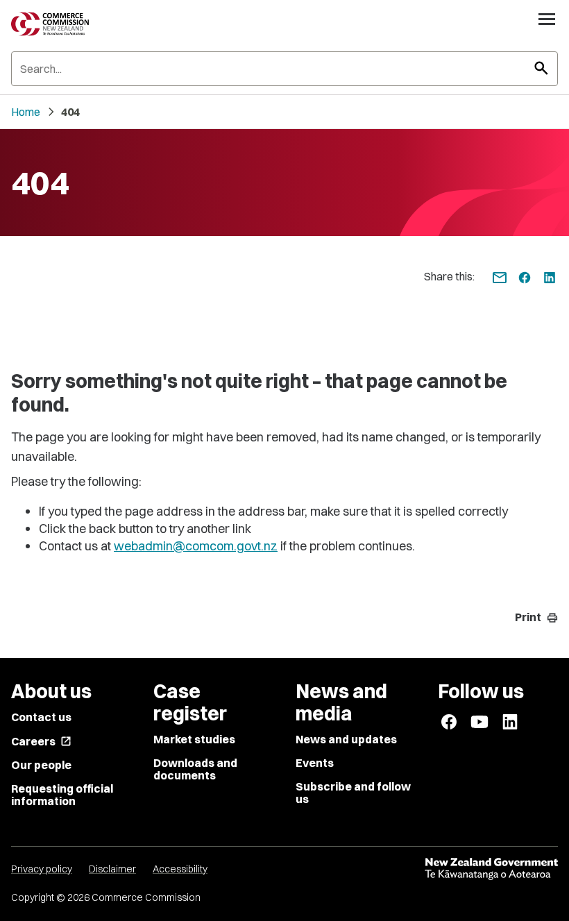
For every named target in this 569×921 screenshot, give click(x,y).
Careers (41, 741)
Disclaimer (112, 869)
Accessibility (180, 869)
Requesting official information (62, 794)
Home (25, 112)
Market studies (194, 739)
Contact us (41, 717)
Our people (41, 765)
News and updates (346, 739)
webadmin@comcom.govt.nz (196, 546)
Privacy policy (41, 869)
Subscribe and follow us (353, 792)
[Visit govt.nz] (491, 869)
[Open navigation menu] (547, 19)
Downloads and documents (195, 769)
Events (315, 763)
